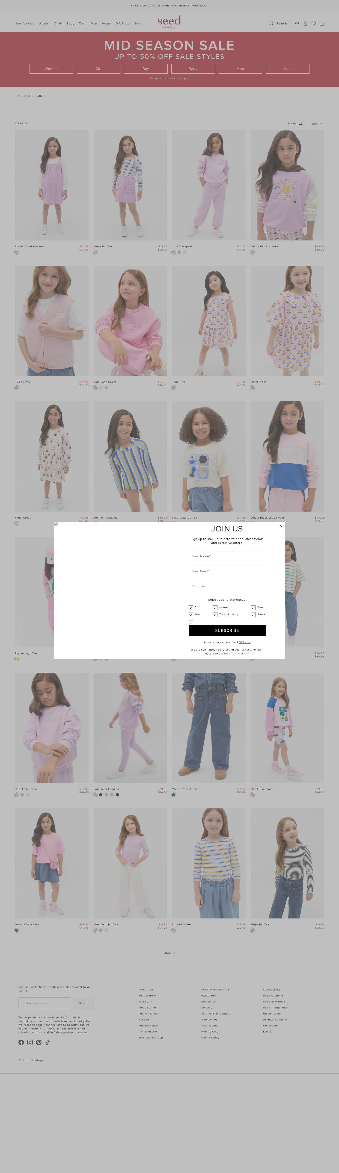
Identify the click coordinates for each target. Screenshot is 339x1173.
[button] (281, 526)
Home (261, 614)
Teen (198, 614)
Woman (224, 607)
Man (260, 607)
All (196, 607)
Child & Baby (228, 614)
